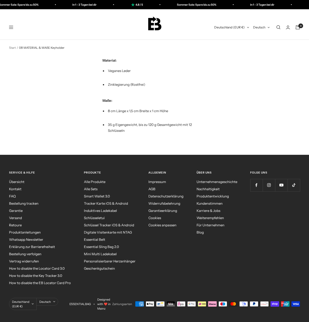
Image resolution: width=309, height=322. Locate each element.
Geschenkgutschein (99, 268)
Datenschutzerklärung (165, 196)
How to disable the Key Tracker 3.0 (35, 275)
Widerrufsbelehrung (164, 203)
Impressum (157, 182)
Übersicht (16, 182)
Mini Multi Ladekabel (100, 254)
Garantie (16, 210)
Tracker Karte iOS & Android (106, 203)
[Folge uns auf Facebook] (256, 185)
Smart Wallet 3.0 (97, 196)
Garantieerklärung (162, 210)
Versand (15, 218)
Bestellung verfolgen (25, 254)
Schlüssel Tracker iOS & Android (109, 225)
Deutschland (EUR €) (229, 27)
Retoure (15, 225)
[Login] (288, 27)
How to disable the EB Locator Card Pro (40, 283)
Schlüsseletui (94, 218)
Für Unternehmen (210, 225)
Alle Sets (90, 189)
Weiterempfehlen (210, 218)
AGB (151, 189)
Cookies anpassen (162, 225)
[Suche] (278, 27)
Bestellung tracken (23, 203)
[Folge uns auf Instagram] (269, 185)
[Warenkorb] (297, 27)
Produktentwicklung (213, 196)
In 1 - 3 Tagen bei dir (78, 4)
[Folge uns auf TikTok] (294, 185)
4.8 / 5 (133, 4)
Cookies (154, 218)
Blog (200, 232)
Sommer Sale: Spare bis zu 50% (190, 4)
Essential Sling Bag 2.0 (101, 247)
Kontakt (15, 189)
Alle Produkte (94, 182)
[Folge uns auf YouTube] (281, 185)
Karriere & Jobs (208, 210)
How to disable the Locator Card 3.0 (37, 268)
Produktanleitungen (25, 232)
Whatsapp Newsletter (26, 239)
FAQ (12, 196)
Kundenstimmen (210, 203)
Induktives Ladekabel (100, 210)
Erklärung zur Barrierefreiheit (32, 247)
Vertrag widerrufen (24, 261)
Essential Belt (94, 239)
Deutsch (259, 27)
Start (12, 47)
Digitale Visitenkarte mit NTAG (108, 232)
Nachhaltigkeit (208, 189)
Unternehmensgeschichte (217, 182)
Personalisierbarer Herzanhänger (109, 261)
